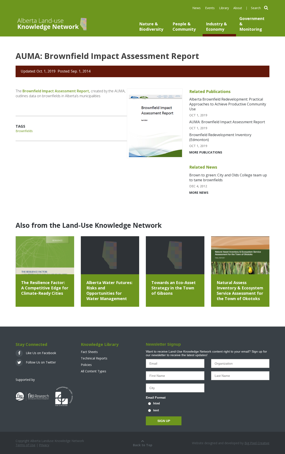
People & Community (184, 26)
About (237, 8)
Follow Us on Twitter (40, 362)
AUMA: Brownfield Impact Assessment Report (227, 121)
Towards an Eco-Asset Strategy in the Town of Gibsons (173, 288)
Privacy (44, 445)
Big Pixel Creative (256, 443)
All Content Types (93, 371)
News (196, 8)
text (156, 410)
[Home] (51, 24)
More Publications (205, 152)
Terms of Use (25, 445)
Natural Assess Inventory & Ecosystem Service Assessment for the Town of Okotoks (240, 290)
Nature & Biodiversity (151, 26)
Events (210, 8)
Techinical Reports (94, 358)
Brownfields (24, 131)
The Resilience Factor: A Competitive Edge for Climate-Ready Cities (44, 288)
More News (198, 192)
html (156, 403)
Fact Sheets (89, 352)
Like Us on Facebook (40, 353)
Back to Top (142, 445)
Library (224, 8)
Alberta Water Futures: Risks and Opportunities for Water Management (109, 290)
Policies (86, 365)
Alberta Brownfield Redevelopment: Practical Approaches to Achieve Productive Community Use (227, 104)
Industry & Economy (216, 26)
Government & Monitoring (252, 24)
